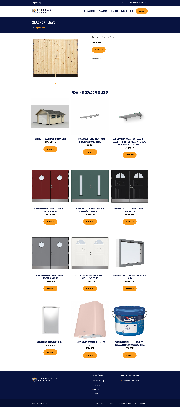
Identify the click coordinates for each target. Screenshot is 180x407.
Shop (132, 11)
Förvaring (105, 37)
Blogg (124, 11)
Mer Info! (98, 50)
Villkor (111, 403)
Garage (113, 37)
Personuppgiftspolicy (124, 403)
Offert (142, 11)
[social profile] (40, 3)
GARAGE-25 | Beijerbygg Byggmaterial (50, 138)
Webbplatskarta (140, 403)
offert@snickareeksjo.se (138, 3)
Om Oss (96, 389)
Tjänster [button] (103, 11)
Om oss (114, 11)
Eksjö (126, 3)
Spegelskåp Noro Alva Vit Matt (50, 342)
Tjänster (96, 385)
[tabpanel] (55, 58)
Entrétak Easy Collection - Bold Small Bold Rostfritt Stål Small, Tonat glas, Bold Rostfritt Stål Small (129, 141)
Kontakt (104, 403)
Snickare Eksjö (89, 11)
